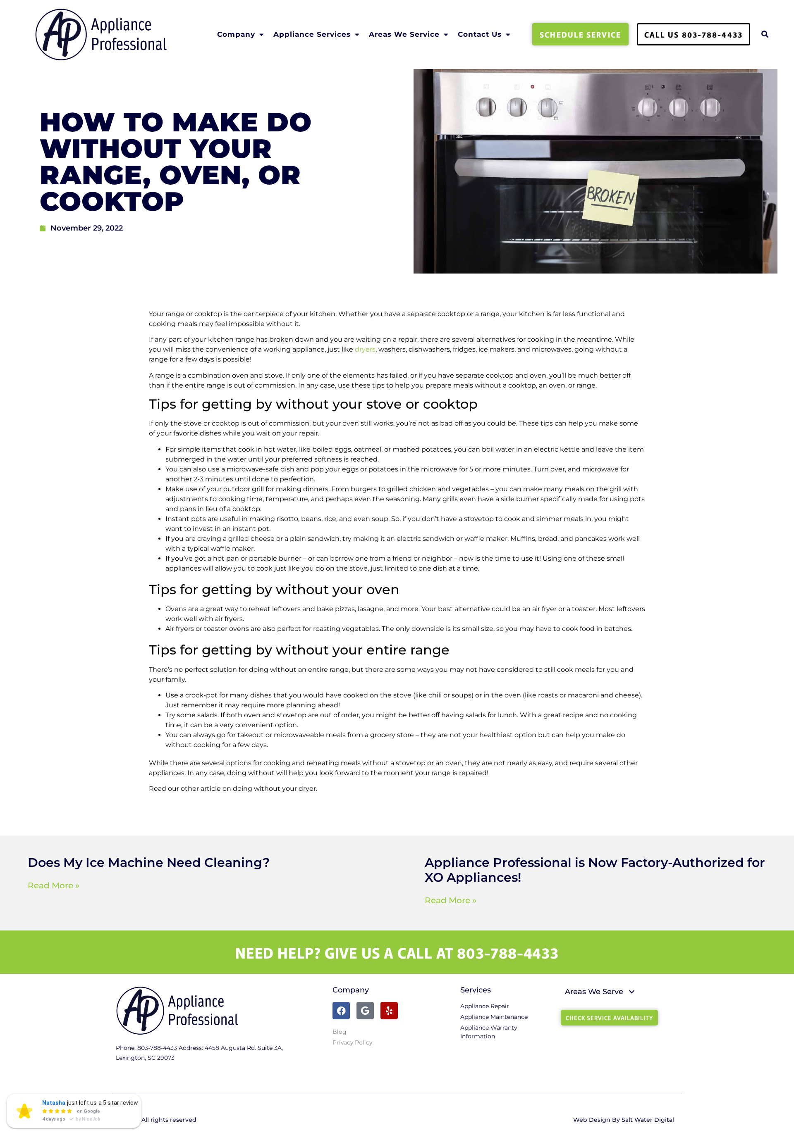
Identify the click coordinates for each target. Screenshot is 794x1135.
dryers (365, 349)
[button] (764, 34)
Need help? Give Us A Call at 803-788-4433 (397, 952)
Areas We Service (404, 34)
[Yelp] (389, 1010)
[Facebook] (341, 1010)
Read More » (53, 885)
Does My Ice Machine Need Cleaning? (149, 862)
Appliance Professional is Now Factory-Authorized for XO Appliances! (595, 870)
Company (236, 34)
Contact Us (480, 34)
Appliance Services (312, 34)
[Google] (365, 1010)
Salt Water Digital (648, 1119)
